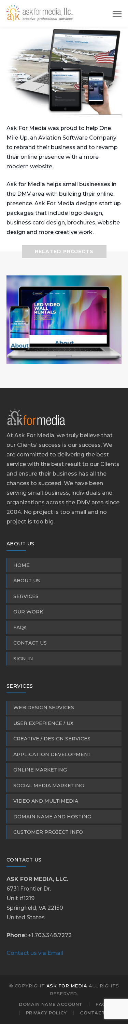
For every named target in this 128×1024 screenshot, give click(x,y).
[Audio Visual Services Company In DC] (64, 354)
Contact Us (97, 1012)
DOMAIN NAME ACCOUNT (51, 1004)
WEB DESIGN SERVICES (43, 707)
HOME (21, 565)
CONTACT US (30, 643)
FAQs (20, 627)
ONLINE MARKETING (40, 770)
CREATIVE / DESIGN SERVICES (51, 739)
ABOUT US (26, 581)
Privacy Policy (46, 1012)
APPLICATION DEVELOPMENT (52, 754)
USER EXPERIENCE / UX (43, 723)
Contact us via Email (34, 953)
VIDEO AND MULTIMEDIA (45, 801)
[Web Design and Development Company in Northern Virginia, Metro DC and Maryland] (40, 13)
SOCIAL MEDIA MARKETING (48, 785)
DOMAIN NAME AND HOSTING (52, 817)
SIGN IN (23, 659)
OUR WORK (28, 612)
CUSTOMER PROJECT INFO (48, 832)
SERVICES (26, 596)
